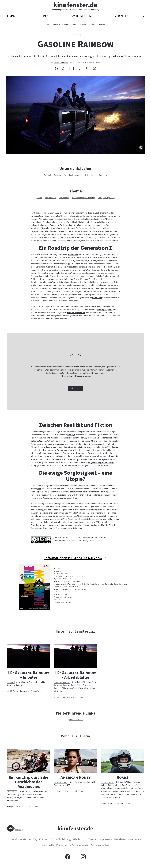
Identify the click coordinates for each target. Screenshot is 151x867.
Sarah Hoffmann (61, 63)
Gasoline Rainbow (98, 25)
